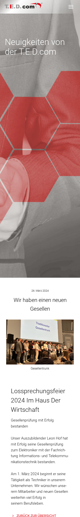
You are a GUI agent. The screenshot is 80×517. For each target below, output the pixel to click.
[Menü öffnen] (70, 7)
